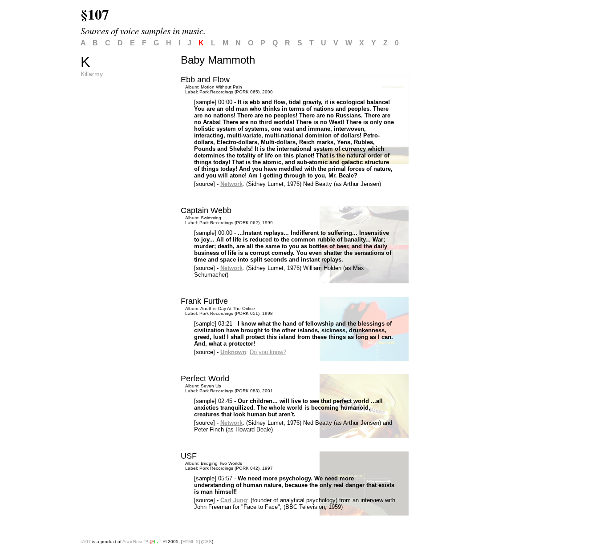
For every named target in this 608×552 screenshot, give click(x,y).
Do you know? (268, 352)
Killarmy (92, 73)
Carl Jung (233, 500)
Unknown (233, 352)
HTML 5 (190, 541)
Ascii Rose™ (135, 541)
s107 (86, 541)
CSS (207, 541)
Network (231, 184)
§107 (95, 14)
